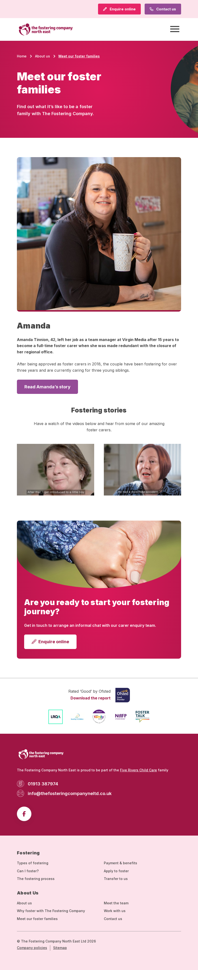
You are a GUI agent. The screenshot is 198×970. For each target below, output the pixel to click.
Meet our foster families (37, 919)
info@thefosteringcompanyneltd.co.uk (70, 793)
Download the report (91, 698)
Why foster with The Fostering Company (51, 911)
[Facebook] (24, 814)
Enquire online (122, 9)
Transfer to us (116, 879)
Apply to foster (116, 871)
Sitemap (60, 948)
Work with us (115, 911)
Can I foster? (28, 871)
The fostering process (36, 879)
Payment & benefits (120, 863)
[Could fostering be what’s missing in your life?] (142, 469)
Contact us (165, 9)
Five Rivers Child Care (138, 770)
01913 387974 (43, 783)
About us (24, 903)
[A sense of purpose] (55, 469)
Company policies (32, 948)
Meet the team (116, 903)
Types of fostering (32, 863)
